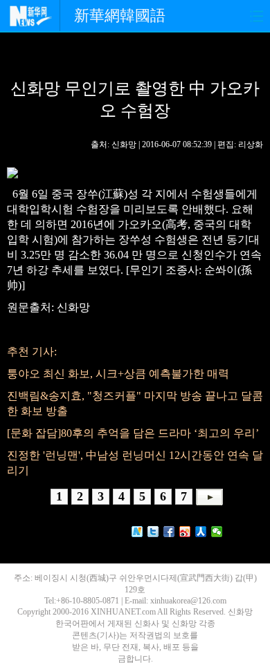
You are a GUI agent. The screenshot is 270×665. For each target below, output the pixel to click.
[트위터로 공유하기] (153, 531)
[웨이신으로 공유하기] (217, 531)
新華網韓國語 (119, 15)
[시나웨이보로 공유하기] (185, 531)
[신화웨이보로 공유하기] (137, 531)
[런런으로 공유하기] (201, 531)
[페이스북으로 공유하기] (169, 531)
